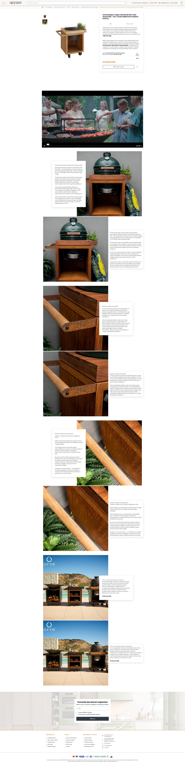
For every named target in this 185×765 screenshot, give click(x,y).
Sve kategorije (48, 7)
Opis (110, 24)
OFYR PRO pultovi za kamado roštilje (89, 7)
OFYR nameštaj (75, 7)
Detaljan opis (129, 24)
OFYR (68, 7)
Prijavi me (92, 718)
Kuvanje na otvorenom (59, 7)
